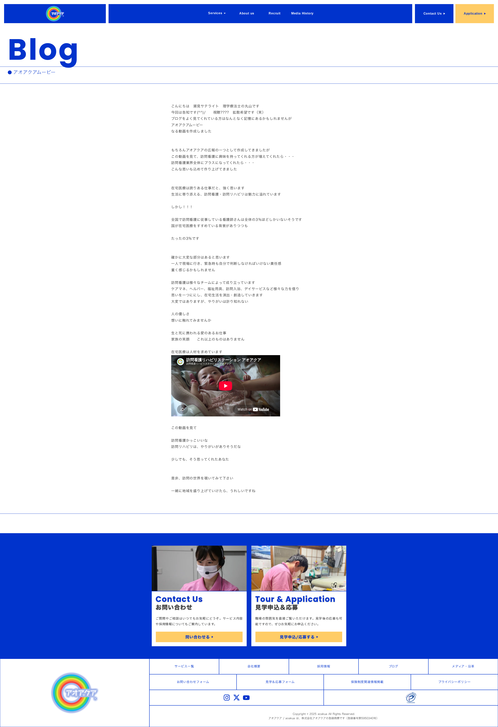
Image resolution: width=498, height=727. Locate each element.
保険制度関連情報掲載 (367, 682)
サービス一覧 (184, 666)
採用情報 (323, 666)
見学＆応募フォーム (280, 682)
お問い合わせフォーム (193, 682)
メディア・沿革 (463, 666)
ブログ (393, 666)
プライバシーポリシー (454, 682)
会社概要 (253, 666)
